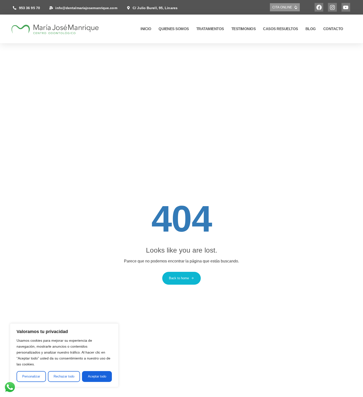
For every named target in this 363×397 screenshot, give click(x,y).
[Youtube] (346, 7)
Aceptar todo (97, 376)
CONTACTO (333, 29)
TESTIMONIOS (243, 29)
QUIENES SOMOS (174, 29)
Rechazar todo (64, 376)
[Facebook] (319, 7)
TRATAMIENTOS (210, 29)
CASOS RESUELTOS (280, 29)
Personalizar (31, 376)
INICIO (146, 29)
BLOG (310, 29)
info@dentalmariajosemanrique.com (86, 8)
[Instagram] (332, 7)
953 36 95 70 (29, 8)
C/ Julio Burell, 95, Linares (155, 8)
